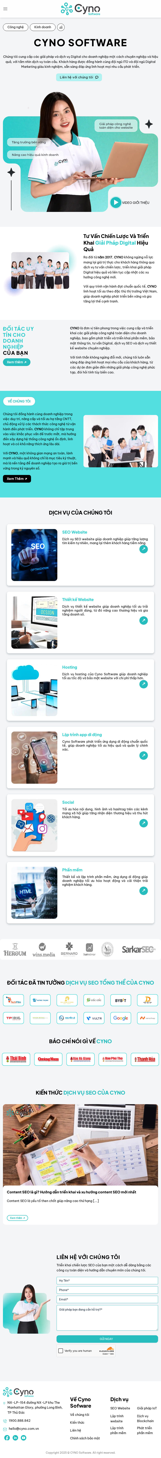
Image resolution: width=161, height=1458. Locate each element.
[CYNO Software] (80, 8)
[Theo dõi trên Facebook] (7, 1437)
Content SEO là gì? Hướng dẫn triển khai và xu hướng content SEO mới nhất (71, 1192)
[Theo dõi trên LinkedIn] (15, 1437)
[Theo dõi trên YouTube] (23, 1437)
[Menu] (5, 9)
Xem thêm (16, 1218)
